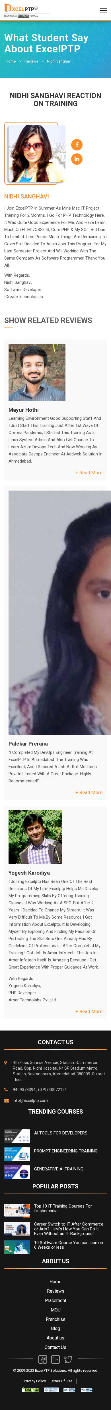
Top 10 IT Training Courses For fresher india (63, 1208)
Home (11, 61)
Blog (55, 1328)
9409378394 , (25, 1089)
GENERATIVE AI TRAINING (58, 1169)
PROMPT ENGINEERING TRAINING (66, 1151)
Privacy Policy (35, 1381)
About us (55, 1338)
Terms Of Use (61, 1381)
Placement (55, 1300)
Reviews (31, 61)
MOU (56, 1310)
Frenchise (55, 1319)
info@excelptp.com (30, 1100)
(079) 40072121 (52, 1089)
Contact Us (55, 1347)
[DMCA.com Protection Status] (30, 1389)
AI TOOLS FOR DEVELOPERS (60, 1133)
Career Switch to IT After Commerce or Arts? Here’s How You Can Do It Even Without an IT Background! (68, 1229)
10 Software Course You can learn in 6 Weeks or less (68, 1245)
